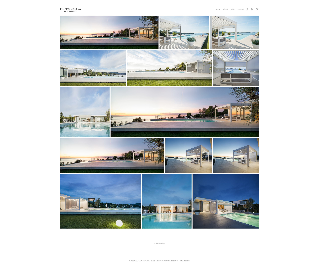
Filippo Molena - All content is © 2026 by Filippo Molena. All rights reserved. (164, 260)
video (218, 9)
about (225, 9)
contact (241, 9)
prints (233, 9)
